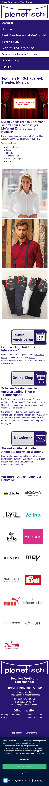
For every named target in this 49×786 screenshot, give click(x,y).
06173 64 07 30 (28, 699)
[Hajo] (12, 537)
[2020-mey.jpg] (33, 558)
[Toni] (33, 623)
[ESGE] (12, 515)
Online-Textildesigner (10, 405)
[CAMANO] (12, 493)
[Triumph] (12, 645)
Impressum (17, 733)
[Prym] (33, 580)
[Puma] (12, 601)
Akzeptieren (24, 766)
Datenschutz (31, 733)
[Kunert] (12, 558)
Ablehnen (25, 759)
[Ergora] (33, 493)
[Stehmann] (12, 623)
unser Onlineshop (35, 399)
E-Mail (15, 418)
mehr (24, 773)
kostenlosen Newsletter (11, 459)
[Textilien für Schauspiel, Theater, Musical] (24, 193)
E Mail (32, 357)
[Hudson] (33, 537)
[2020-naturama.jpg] (12, 580)
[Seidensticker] (33, 601)
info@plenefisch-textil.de (28, 705)
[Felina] (33, 515)
